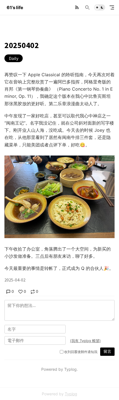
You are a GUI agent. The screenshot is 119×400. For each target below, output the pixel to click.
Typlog (71, 393)
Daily (13, 58)
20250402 (21, 45)
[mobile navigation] (112, 7)
